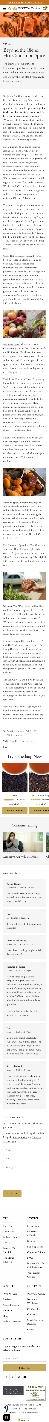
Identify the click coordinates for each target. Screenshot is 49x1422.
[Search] (9, 8)
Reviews (7, 1299)
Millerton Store (10, 1237)
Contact (31, 1314)
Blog (5, 1316)
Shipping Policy (35, 1246)
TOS (24, 1408)
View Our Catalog (36, 1293)
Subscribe (24, 1367)
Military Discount (12, 1321)
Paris (15, 795)
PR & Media (33, 1308)
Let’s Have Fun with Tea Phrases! (21, 857)
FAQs (30, 1257)
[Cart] (44, 8)
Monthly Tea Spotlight (9, 1250)
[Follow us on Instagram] (19, 1377)
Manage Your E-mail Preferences (35, 1265)
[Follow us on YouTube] (25, 1377)
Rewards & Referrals (32, 1233)
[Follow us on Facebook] (6, 1377)
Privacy (32, 1408)
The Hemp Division (8, 1259)
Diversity (7, 1310)
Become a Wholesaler (32, 1301)
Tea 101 (7, 44)
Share (6, 746)
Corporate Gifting (36, 1252)
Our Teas (8, 1226)
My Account (33, 1226)
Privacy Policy (20, 1137)
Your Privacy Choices (33, 1274)
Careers (31, 1329)
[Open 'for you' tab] (6, 1417)
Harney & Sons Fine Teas (24, 1404)
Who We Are (10, 1293)
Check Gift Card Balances (35, 1321)
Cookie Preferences (28, 1412)
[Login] (39, 8)
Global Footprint (11, 1304)
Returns (31, 1241)
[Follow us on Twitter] (12, 1377)
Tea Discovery (27, 741)
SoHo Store (9, 1231)
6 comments (17, 735)
